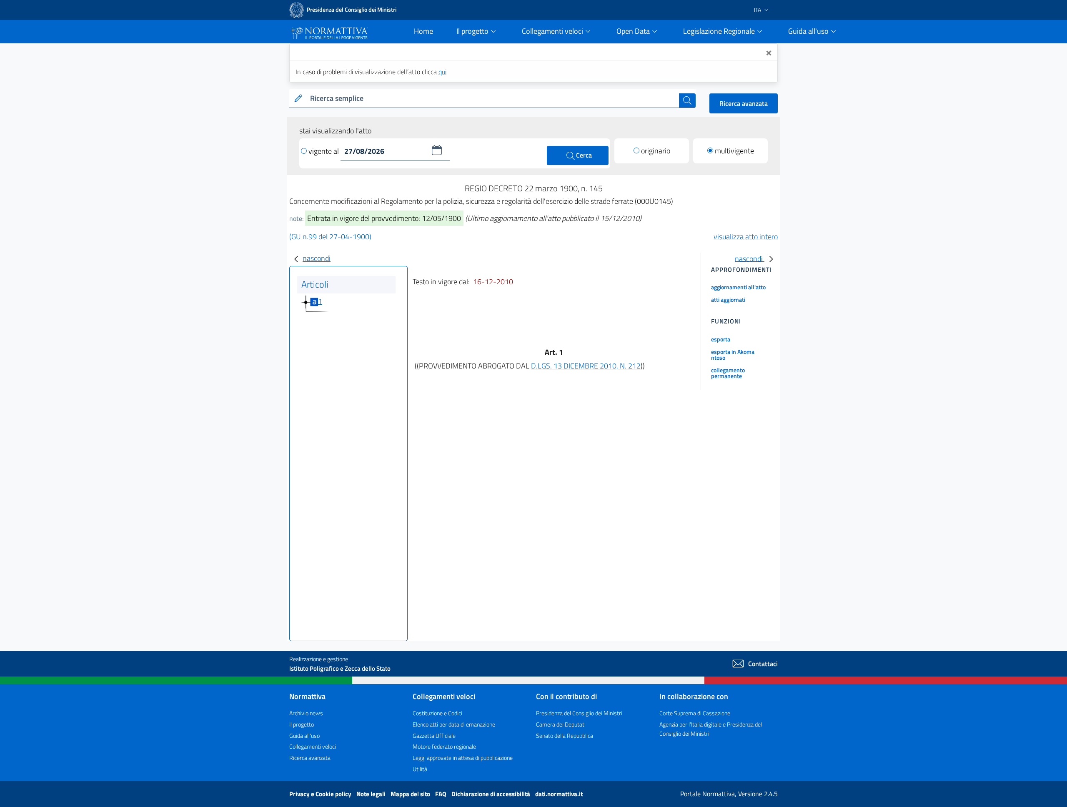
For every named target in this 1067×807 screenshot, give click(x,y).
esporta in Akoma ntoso (732, 354)
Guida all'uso (304, 735)
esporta (720, 339)
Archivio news (306, 713)
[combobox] (493, 98)
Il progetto (301, 724)
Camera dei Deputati (561, 724)
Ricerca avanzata (743, 103)
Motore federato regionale (444, 746)
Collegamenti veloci (312, 746)
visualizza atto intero (746, 236)
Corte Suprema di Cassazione (694, 713)
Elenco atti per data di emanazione (454, 724)
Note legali (371, 794)
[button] (436, 150)
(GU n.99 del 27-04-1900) (330, 236)
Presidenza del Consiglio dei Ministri (579, 713)
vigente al (324, 151)
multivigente (734, 150)
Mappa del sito (411, 794)
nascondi (317, 258)
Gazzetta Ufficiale (434, 735)
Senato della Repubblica (564, 735)
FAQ (441, 794)
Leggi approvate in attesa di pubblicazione (463, 757)
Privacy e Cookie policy (321, 794)
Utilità (420, 768)
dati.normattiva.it (559, 794)
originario (655, 150)
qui (442, 72)
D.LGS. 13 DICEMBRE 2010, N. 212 (586, 365)
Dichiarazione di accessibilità (491, 794)
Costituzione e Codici (437, 713)
